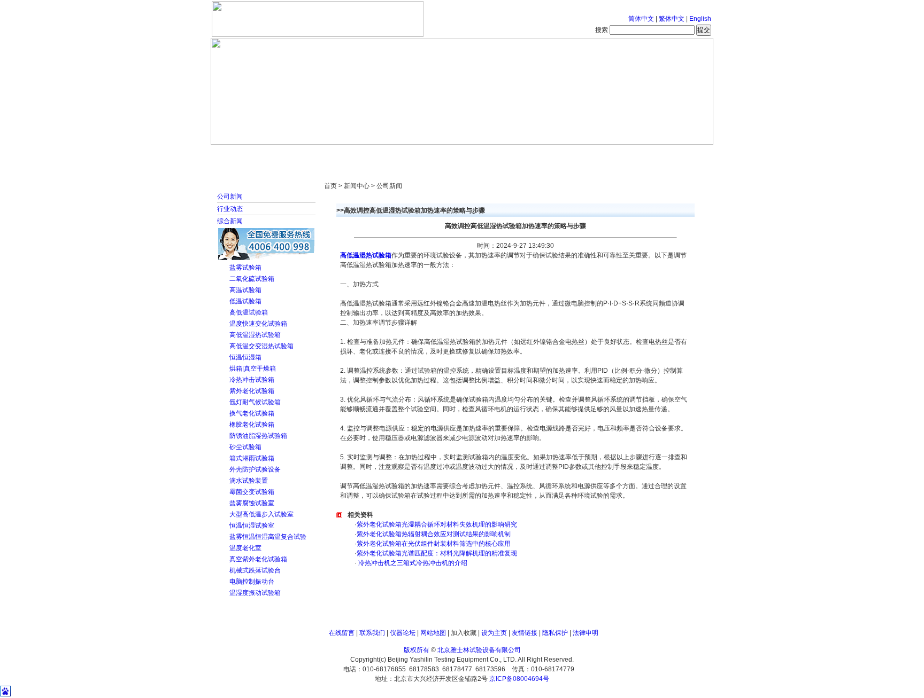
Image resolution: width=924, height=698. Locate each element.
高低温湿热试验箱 (255, 335)
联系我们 (372, 633)
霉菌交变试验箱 (251, 492)
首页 (245, 155)
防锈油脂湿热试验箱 (258, 436)
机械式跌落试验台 (255, 570)
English (700, 18)
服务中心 (598, 155)
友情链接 (524, 633)
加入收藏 (463, 633)
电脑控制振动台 (251, 581)
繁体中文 (671, 18)
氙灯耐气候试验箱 (255, 402)
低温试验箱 (245, 301)
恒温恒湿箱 (245, 357)
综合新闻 (230, 221)
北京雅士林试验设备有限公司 (479, 650)
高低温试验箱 (248, 312)
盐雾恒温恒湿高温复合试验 (267, 536)
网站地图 (433, 633)
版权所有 (416, 650)
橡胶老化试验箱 (251, 424)
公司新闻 (230, 196)
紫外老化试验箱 (251, 391)
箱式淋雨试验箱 (251, 458)
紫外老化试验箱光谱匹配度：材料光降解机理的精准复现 (437, 553)
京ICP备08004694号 (519, 679)
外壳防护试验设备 (255, 469)
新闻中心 (363, 155)
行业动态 (230, 209)
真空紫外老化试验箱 (258, 559)
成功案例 (481, 155)
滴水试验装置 (248, 480)
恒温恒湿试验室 (251, 525)
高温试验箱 (245, 290)
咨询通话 (657, 155)
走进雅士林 (304, 155)
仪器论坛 (402, 633)
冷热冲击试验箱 (251, 379)
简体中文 (641, 18)
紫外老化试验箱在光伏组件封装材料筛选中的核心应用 (434, 543)
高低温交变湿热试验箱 (261, 346)
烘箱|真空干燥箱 (252, 368)
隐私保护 (555, 633)
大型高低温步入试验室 (261, 514)
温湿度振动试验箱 (255, 593)
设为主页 (494, 633)
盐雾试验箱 (245, 267)
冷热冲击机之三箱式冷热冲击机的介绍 (412, 563)
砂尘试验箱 (245, 447)
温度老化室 (245, 548)
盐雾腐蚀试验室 (251, 503)
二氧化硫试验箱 (251, 279)
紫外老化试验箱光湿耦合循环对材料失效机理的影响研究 (437, 524)
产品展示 (422, 155)
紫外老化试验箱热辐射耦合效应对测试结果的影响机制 (434, 534)
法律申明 (585, 633)
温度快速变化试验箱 (258, 323)
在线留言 (342, 633)
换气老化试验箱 (251, 413)
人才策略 (540, 155)
